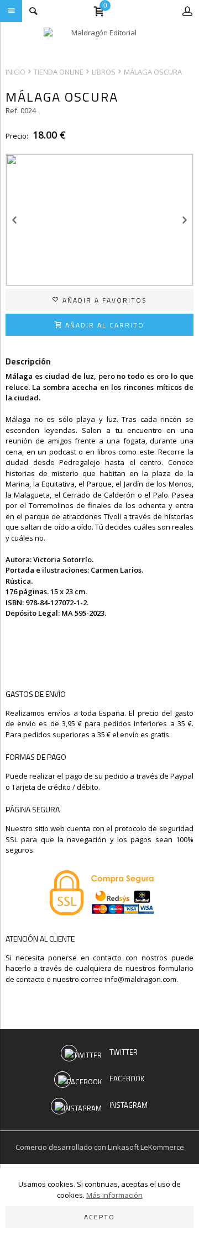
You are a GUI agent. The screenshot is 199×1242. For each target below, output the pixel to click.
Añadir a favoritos (103, 300)
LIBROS (104, 72)
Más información (114, 1195)
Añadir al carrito (103, 325)
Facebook (126, 1078)
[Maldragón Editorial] (99, 41)
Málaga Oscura (153, 72)
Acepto (99, 1217)
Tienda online (58, 72)
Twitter (123, 1052)
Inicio (15, 72)
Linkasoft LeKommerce (146, 1147)
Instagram (128, 1105)
